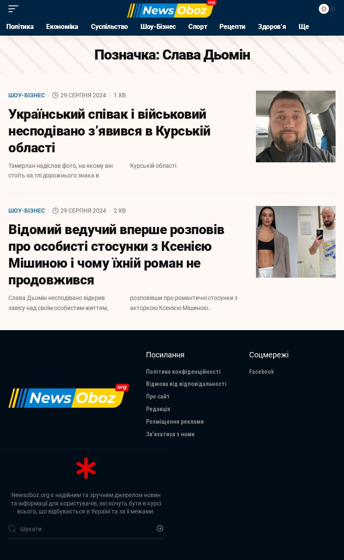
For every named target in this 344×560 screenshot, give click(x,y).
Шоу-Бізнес (26, 95)
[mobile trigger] (15, 8)
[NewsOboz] (171, 9)
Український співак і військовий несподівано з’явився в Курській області (109, 131)
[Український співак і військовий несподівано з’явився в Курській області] (296, 126)
